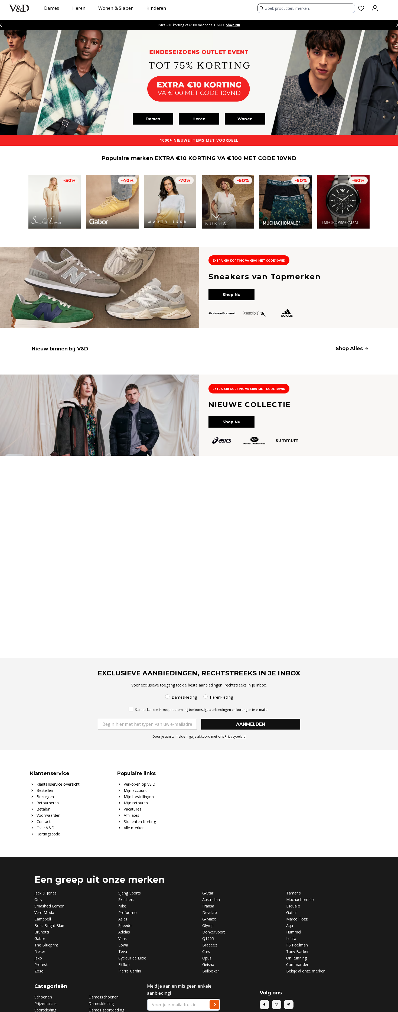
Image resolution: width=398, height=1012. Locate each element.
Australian (211, 899)
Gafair (291, 912)
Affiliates (131, 815)
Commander (297, 964)
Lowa (123, 945)
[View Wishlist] (362, 8)
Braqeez (209, 945)
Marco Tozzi (297, 919)
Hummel (293, 932)
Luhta (291, 938)
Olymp (208, 925)
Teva (122, 951)
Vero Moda (44, 912)
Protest (41, 964)
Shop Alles (352, 348)
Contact (44, 821)
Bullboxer (210, 971)
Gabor (39, 938)
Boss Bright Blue (49, 925)
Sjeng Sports (129, 893)
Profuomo (127, 912)
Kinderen (156, 8)
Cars (206, 951)
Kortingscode (48, 834)
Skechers (126, 899)
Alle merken (134, 827)
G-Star (208, 893)
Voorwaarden (48, 815)
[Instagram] (276, 1004)
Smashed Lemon (49, 906)
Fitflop (124, 964)
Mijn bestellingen (139, 796)
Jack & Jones (45, 893)
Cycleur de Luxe (132, 958)
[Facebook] (264, 1004)
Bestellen (45, 790)
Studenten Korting (140, 821)
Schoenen (43, 997)
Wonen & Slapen (115, 8)
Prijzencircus (45, 1003)
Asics (123, 919)
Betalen (43, 809)
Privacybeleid (235, 736)
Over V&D (45, 827)
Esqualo (293, 906)
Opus (206, 958)
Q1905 (208, 938)
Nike (122, 906)
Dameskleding (101, 1003)
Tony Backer (297, 951)
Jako (38, 958)
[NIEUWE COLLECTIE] (199, 415)
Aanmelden (250, 724)
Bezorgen (45, 796)
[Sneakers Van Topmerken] (199, 287)
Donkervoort (213, 932)
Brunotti (41, 932)
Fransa (208, 906)
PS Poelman (297, 945)
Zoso (39, 971)
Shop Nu (233, 25)
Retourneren (48, 802)
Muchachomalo (300, 899)
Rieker (39, 951)
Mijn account (135, 790)
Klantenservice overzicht (58, 784)
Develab (209, 912)
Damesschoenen (104, 997)
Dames (51, 8)
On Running (296, 958)
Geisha (208, 964)
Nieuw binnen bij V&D (60, 349)
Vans (122, 938)
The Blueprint (46, 945)
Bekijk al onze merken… (307, 971)
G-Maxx (209, 919)
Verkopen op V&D (140, 784)
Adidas (124, 932)
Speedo (125, 925)
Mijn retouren (136, 802)
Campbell (42, 919)
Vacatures (132, 809)
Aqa (289, 925)
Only (38, 899)
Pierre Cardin (129, 971)
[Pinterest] (288, 1004)
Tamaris (293, 893)
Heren (79, 8)
